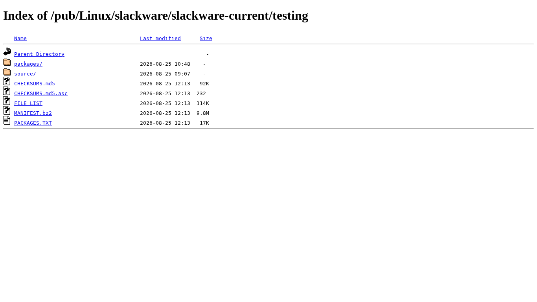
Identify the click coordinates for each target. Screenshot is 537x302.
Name (20, 38)
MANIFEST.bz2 (33, 113)
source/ (25, 74)
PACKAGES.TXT (33, 123)
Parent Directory (39, 54)
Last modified (160, 38)
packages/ (28, 64)
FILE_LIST (28, 103)
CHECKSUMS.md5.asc (41, 93)
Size (206, 38)
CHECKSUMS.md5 (34, 84)
